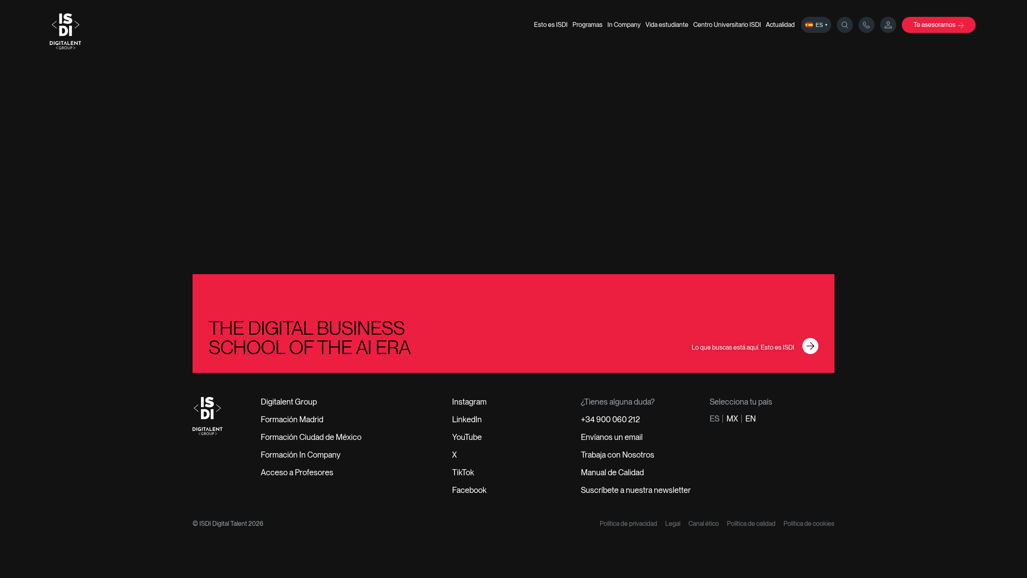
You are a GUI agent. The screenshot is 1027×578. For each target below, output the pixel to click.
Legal (672, 523)
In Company (624, 24)
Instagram (469, 402)
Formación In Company (301, 455)
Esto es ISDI (551, 24)
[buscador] (845, 25)
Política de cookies (808, 523)
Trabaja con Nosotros (617, 455)
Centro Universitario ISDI (727, 24)
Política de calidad (751, 523)
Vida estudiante (666, 24)
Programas (587, 24)
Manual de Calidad (612, 472)
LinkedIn (467, 419)
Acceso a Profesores (297, 472)
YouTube (467, 437)
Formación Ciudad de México (311, 437)
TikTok (463, 472)
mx (732, 419)
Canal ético (703, 523)
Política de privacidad (628, 523)
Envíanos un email (612, 437)
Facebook (469, 490)
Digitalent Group (289, 402)
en (750, 419)
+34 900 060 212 (610, 419)
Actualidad (780, 24)
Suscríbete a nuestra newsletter (636, 490)
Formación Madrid (292, 419)
